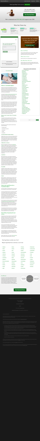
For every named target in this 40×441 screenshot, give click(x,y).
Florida (4, 262)
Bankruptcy (24, 71)
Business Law (24, 72)
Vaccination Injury (25, 107)
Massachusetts (14, 261)
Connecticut (4, 257)
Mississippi (13, 266)
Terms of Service (16, 310)
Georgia (4, 264)
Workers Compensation (26, 108)
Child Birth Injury (25, 73)
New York (22, 257)
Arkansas (4, 252)
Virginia (31, 259)
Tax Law (23, 104)
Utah (31, 255)
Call (30, 45)
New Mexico (23, 255)
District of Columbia (6, 261)
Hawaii (4, 266)
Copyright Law (24, 78)
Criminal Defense (25, 80)
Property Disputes (25, 101)
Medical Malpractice (25, 93)
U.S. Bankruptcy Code (25, 345)
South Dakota (32, 250)
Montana (22, 246)
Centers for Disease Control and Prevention (11, 94)
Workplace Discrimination (26, 109)
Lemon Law (24, 92)
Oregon (22, 266)
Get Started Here (29, 14)
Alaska (4, 248)
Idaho (3, 268)
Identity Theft (24, 88)
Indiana (13, 248)
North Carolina (23, 259)
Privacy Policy (21, 300)
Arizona (4, 250)
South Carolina (32, 248)
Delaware (4, 259)
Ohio (22, 262)
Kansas (13, 252)
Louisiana (13, 255)
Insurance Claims (24, 91)
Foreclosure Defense (25, 87)
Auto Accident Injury (25, 70)
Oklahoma (22, 264)
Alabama (4, 246)
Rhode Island (32, 246)
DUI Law (23, 83)
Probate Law (24, 99)
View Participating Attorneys (23, 319)
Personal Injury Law (25, 97)
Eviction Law (24, 86)
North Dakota (23, 261)
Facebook (21, 301)
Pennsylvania (23, 268)
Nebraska (22, 248)
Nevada (22, 250)
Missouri (13, 268)
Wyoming (31, 266)
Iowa (12, 250)
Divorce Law (24, 82)
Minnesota (13, 264)
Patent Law (24, 96)
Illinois (13, 246)
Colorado (4, 255)
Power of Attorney (25, 98)
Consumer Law (24, 77)
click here (16, 342)
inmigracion (24, 113)
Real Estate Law (24, 102)
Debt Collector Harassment (26, 81)
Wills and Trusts (24, 112)
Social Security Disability (26, 103)
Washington (32, 261)
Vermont (31, 257)
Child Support (24, 76)
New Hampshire (23, 252)
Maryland (13, 259)
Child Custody (24, 75)
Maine (13, 257)
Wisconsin (31, 264)
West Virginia (32, 262)
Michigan (13, 262)
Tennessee (31, 252)
